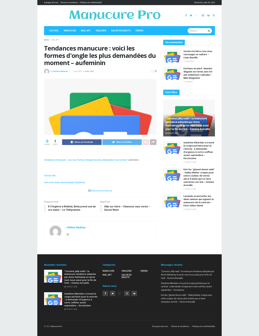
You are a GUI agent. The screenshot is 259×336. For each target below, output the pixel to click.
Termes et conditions (69, 2)
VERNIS (139, 30)
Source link (50, 175)
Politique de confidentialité (91, 2)
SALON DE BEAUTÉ (121, 30)
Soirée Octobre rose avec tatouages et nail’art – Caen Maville (197, 54)
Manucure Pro (115, 16)
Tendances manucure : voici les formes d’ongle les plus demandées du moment (85, 159)
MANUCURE (70, 30)
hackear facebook (75, 182)
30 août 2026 (172, 133)
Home (46, 40)
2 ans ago (189, 61)
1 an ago (189, 82)
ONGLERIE (101, 30)
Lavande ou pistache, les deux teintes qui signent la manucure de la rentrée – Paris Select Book (198, 200)
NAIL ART (86, 30)
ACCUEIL (54, 30)
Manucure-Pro (56, 326)
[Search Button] (209, 30)
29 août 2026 (190, 209)
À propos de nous (51, 2)
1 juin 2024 (77, 71)
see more (49, 182)
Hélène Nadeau (60, 71)
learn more (60, 182)
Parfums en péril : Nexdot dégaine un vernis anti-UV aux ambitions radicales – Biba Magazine (197, 73)
